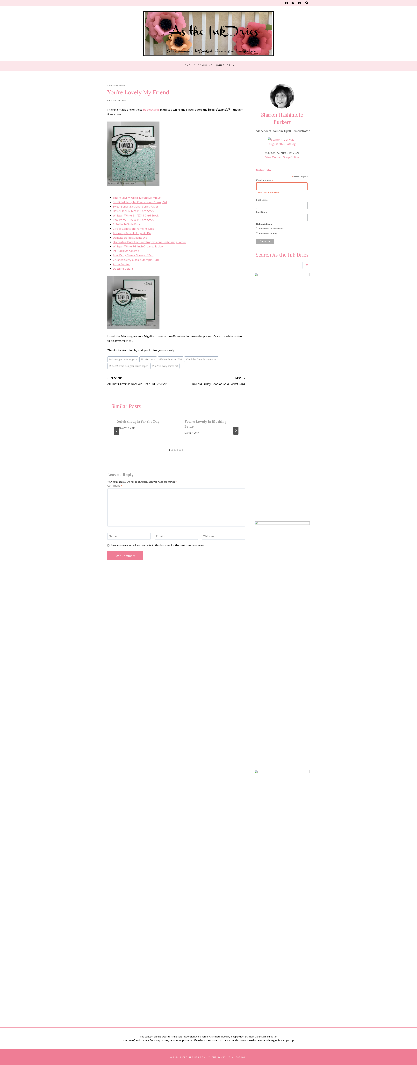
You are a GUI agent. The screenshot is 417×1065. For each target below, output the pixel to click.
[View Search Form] (307, 3)
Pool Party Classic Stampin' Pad (133, 255)
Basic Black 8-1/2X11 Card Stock (133, 211)
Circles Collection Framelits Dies (133, 228)
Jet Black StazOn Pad (126, 251)
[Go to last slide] (116, 431)
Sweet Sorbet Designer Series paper (128, 365)
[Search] (307, 265)
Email (161, 536)
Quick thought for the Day (138, 421)
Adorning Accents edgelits (123, 359)
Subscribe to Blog (267, 233)
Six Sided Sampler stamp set (201, 359)
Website (208, 536)
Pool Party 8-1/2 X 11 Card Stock (133, 220)
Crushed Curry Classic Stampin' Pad (136, 260)
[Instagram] (293, 3)
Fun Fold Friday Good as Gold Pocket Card (218, 381)
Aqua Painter (121, 264)
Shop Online (203, 65)
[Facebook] (286, 3)
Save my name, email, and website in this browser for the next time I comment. (158, 545)
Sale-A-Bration (116, 85)
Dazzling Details (123, 268)
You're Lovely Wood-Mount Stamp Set (137, 198)
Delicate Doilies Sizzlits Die (130, 237)
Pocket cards (148, 359)
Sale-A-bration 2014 (170, 359)
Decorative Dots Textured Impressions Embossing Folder (149, 242)
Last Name (261, 212)
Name (114, 536)
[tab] (169, 450)
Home (186, 65)
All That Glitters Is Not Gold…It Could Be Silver (136, 381)
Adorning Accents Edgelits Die (132, 233)
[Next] (235, 431)
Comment (114, 485)
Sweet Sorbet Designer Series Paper (135, 206)
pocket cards (151, 109)
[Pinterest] (299, 3)
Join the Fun (225, 65)
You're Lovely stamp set (165, 365)
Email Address (264, 180)
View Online (272, 157)
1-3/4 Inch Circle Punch (127, 224)
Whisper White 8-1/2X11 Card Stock (135, 215)
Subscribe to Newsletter (270, 228)
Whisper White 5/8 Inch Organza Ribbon (138, 246)
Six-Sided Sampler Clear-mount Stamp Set (140, 202)
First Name (262, 200)
